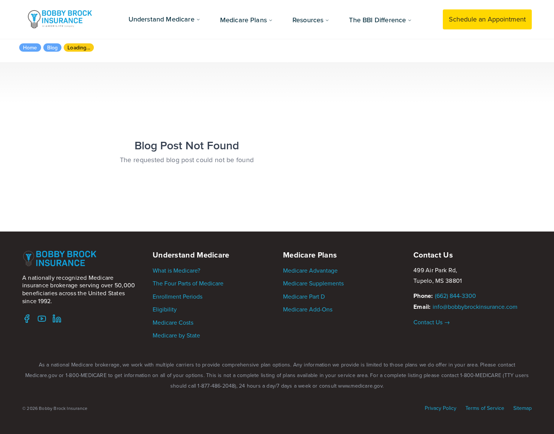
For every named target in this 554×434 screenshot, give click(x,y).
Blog (52, 47)
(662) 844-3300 (455, 295)
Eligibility (165, 309)
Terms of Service (484, 408)
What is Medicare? (176, 270)
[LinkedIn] (56, 318)
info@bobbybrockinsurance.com (475, 306)
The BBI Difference (377, 20)
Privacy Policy (440, 408)
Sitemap (522, 408)
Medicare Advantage (310, 270)
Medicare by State (176, 335)
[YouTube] (41, 318)
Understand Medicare (161, 19)
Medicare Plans (243, 20)
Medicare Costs (173, 322)
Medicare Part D (304, 296)
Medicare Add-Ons (307, 309)
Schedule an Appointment (487, 19)
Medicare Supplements (313, 283)
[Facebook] (26, 318)
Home (30, 47)
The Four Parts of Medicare (188, 283)
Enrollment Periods (177, 296)
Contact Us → (431, 322)
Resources (307, 20)
